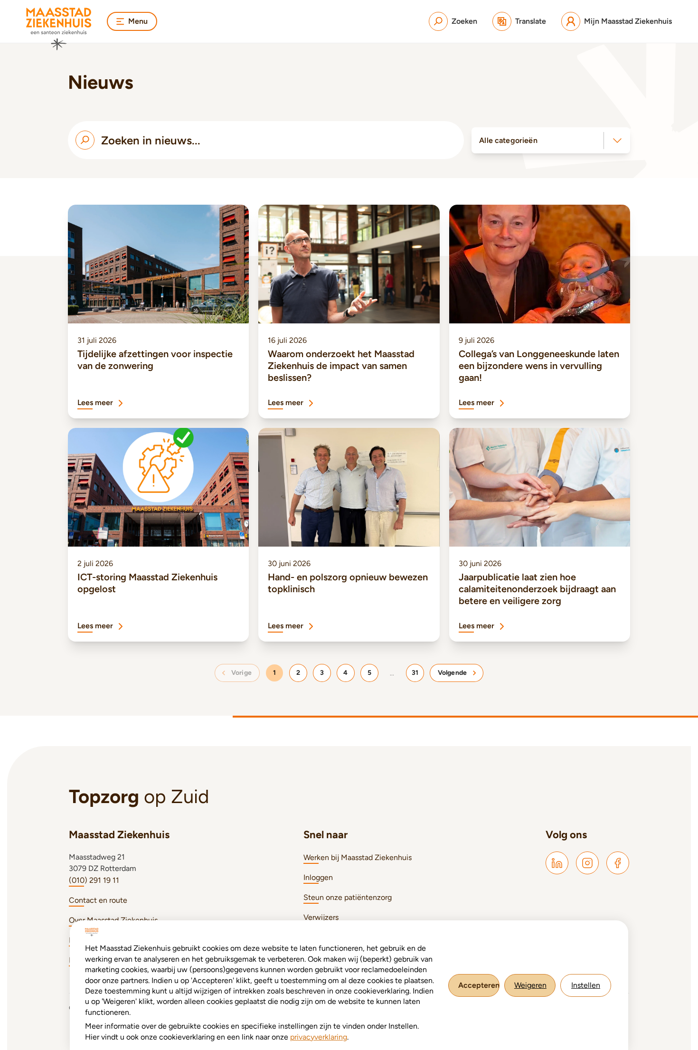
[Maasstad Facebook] (617, 862)
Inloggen (318, 877)
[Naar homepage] (59, 29)
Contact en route (98, 900)
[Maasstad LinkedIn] (557, 862)
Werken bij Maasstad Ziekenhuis (357, 857)
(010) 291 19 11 (94, 880)
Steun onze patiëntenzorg (347, 897)
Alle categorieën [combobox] (508, 140)
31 (415, 673)
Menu (138, 21)
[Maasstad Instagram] (587, 862)
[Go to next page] (456, 672)
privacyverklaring (318, 1036)
